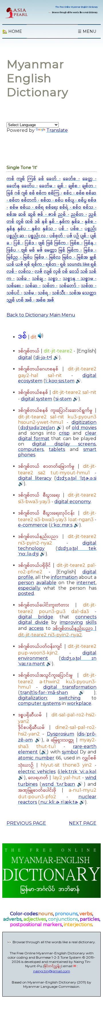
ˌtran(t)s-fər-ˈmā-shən (43, 692)
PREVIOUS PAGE (26, 823)
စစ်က (41, 193)
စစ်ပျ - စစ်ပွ (76, 200)
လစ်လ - (25, 271)
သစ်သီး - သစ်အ (66, 293)
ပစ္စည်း (90, 228)
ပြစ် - (18, 243)
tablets (57, 449)
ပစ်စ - (76, 228)
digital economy (72, 501)
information (64, 577)
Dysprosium (60, 734)
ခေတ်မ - (47, 186)
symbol (70, 752)
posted (26, 593)
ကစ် (10, 178)
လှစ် (57, 271)
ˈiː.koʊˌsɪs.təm (59, 381)
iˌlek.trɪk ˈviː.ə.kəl (77, 771)
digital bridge (35, 617)
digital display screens (64, 444)
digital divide (33, 622)
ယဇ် (19, 264)
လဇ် (38, 271)
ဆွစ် (32, 214)
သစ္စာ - (54, 278)
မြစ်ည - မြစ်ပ (20, 257)
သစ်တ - (50, 285)
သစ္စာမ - (88, 278)
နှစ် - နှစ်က (59, 221)
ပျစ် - (84, 235)
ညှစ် (92, 214)
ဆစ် (22, 214)
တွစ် (20, 221)
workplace (79, 703)
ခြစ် (10, 193)
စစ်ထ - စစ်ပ (52, 200)
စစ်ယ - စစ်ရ (32, 207)
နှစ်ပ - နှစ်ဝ (28, 228)
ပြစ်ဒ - (31, 243)
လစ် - (12, 271)
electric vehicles (37, 771)
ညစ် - (63, 214)
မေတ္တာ (50, 250)
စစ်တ (14, 200)
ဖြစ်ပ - (14, 250)
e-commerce (32, 525)
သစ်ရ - (44, 293)
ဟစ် (20, 300)
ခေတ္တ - (89, 178)
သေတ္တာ (89, 293)
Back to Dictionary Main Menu (41, 315)
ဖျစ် (41, 243)
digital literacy (35, 478)
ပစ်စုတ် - (57, 235)
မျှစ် (93, 257)
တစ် (10, 221)
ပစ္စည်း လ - (38, 235)
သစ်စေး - (15, 285)
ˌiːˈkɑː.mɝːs (61, 525)
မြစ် (62, 250)
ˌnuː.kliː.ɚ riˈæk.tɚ (58, 802)
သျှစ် (11, 300)
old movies (84, 427)
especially (29, 588)
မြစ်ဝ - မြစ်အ (75, 257)
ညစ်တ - (79, 214)
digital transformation (69, 687)
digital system (36, 399)
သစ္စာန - (72, 278)
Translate (57, 130)
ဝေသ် (74, 271)
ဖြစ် (49, 243)
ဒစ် (37, 221)
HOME (12, 31)
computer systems (39, 703)
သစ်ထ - (88, 285)
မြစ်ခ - (90, 250)
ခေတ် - (53, 178)
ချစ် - (62, 186)
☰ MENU (87, 31)
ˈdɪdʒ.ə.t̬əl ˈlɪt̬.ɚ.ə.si (76, 478)
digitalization (32, 698)
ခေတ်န (13, 186)
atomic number (36, 758)
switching (70, 698)
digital (25, 357)
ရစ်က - (38, 264)
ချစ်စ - (74, 186)
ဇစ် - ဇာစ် (46, 214)
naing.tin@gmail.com (51, 971)
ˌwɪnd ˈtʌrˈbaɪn (58, 784)
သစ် (84, 271)
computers (30, 449)
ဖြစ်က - (61, 243)
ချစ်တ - (89, 186)
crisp (64, 433)
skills (91, 622)
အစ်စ (41, 300)
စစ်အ (12, 214)
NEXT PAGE (82, 823)
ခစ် (41, 178)
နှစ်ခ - (77, 221)
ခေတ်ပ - (29, 186)
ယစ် (10, 264)
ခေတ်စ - (71, 178)
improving (71, 622)
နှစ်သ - (50, 228)
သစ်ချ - (39, 278)
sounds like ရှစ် (81, 264)
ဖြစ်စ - (76, 243)
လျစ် (48, 271)
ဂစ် (17, 193)
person (26, 582)
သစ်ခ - (23, 278)
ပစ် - (63, 228)
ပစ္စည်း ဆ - (17, 235)
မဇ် (40, 250)
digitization (84, 422)
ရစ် (27, 264)
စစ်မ (14, 207)
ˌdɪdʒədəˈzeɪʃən (37, 427)
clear (90, 433)
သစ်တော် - (69, 285)
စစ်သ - (89, 207)
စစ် (32, 193)
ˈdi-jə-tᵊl (43, 357)
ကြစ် (31, 178)
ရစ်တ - (52, 264)
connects (85, 617)
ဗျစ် (24, 250)
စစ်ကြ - (55, 193)
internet (86, 582)
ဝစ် (65, 271)
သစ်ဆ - (33, 285)
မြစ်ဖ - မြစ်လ (48, 257)
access (36, 628)
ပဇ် (69, 235)
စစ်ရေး (51, 207)
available (46, 582)
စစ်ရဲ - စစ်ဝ (71, 207)
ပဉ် (76, 235)
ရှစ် (63, 264)
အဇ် (50, 300)
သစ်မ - (30, 293)
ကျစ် (21, 178)
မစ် (32, 250)
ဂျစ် (24, 193)
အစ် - (30, 300)
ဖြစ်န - (90, 243)
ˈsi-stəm (63, 399)
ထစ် (29, 221)
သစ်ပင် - (14, 293)
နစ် (44, 221)
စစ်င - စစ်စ (74, 193)
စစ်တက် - (30, 200)
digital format (33, 438)
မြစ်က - (74, 250)
